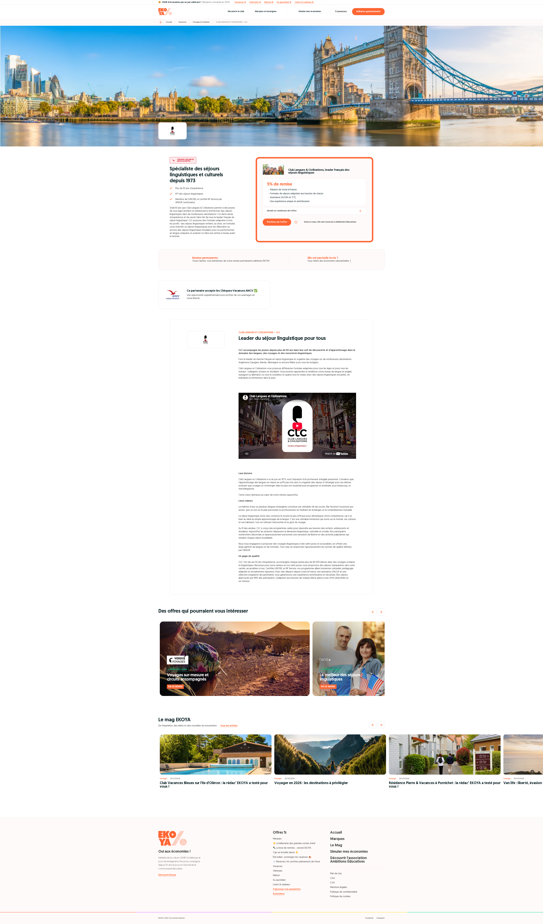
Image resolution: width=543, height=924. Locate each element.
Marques (277, 839)
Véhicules (277, 871)
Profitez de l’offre (277, 222)
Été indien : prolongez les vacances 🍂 (292, 857)
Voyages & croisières (201, 22)
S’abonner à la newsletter (287, 889)
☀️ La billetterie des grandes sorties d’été (294, 843)
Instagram (381, 918)
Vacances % (240, 2)
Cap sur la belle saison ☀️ (285, 852)
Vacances (182, 22)
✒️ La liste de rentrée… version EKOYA (292, 848)
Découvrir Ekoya (167, 875)
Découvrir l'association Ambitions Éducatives (348, 859)
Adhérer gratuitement (368, 11)
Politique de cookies (340, 896)
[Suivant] (381, 612)
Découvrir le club (236, 11)
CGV (332, 883)
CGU (332, 878)
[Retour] (160, 22)
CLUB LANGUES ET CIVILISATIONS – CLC (231, 22)
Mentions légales (338, 887)
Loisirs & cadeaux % (304, 2)
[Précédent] (372, 612)
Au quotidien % (284, 2)
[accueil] (165, 11)
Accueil (169, 22)
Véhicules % (255, 2)
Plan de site (336, 874)
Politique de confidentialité (343, 892)
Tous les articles (229, 726)
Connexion (341, 11)
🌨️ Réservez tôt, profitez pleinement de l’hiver (296, 862)
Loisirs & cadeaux (281, 885)
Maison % (268, 2)
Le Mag (336, 845)
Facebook (369, 918)
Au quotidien (279, 880)
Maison (276, 875)
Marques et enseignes (266, 11)
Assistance (279, 894)
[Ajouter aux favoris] (296, 222)
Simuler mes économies (310, 11)
